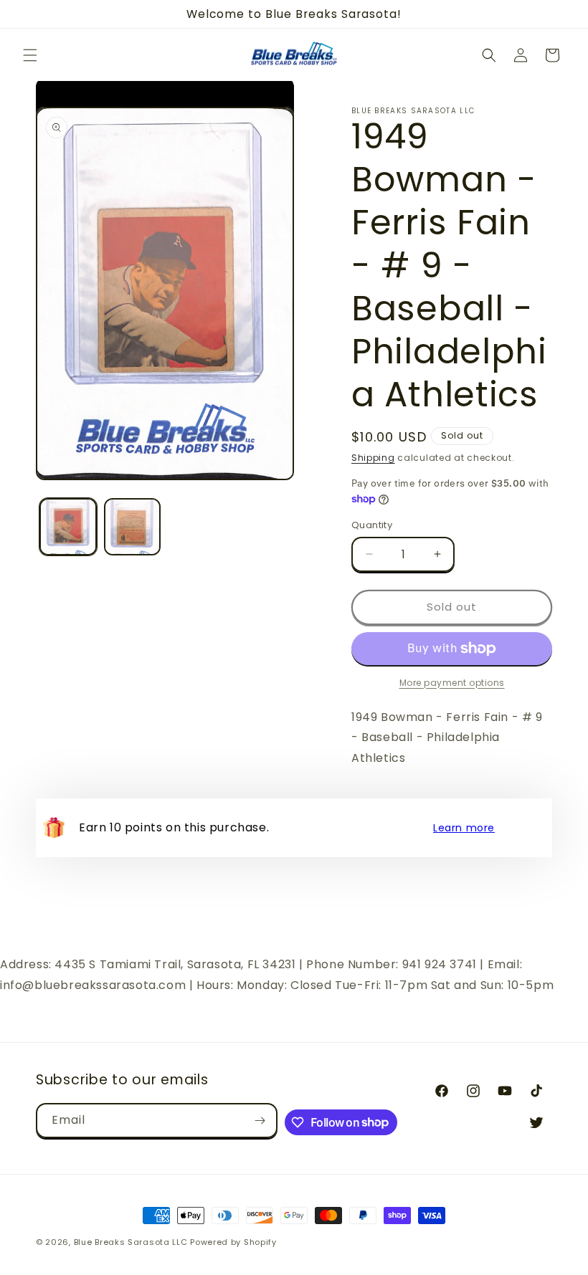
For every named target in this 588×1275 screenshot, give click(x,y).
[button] (30, 55)
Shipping (373, 458)
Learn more (464, 828)
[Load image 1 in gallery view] (68, 526)
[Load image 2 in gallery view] (132, 526)
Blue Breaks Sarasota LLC (131, 1242)
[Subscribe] (260, 1120)
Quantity (371, 525)
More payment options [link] (452, 683)
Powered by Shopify (233, 1242)
